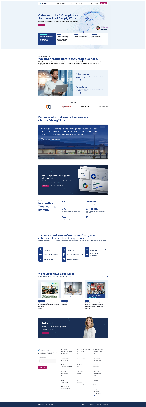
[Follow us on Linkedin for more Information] (94, 396)
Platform (64, 3)
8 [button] (78, 158)
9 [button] (80, 158)
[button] (58, 3)
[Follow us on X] (96, 396)
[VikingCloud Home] (44, 3)
